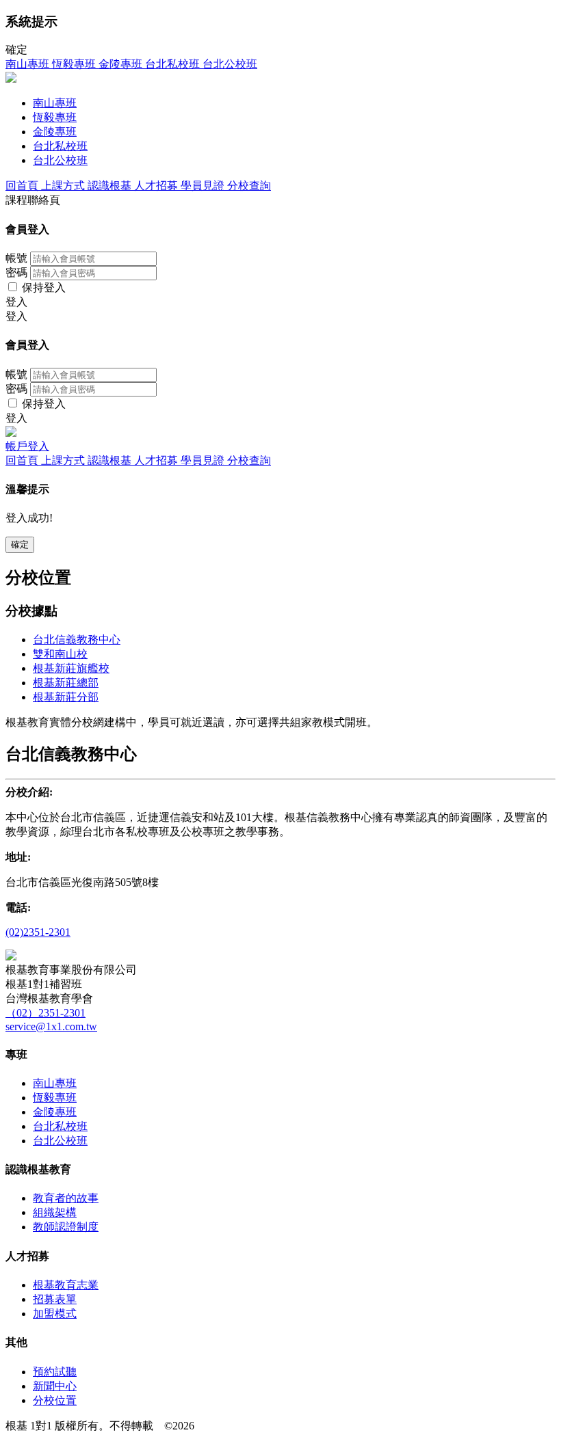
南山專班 (55, 1083)
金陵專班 (55, 1112)
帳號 (16, 258)
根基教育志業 (66, 1285)
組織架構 (55, 1212)
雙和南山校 (60, 654)
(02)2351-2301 (37, 932)
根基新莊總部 (66, 682)
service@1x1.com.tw (51, 1026)
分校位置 (55, 1400)
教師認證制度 (66, 1227)
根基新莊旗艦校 (71, 668)
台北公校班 (60, 1140)
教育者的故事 (66, 1198)
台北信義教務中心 (76, 639)
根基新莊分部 (66, 697)
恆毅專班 (55, 1097)
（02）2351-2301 (45, 1013)
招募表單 (55, 1299)
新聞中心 (55, 1386)
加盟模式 (55, 1313)
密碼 (16, 272)
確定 (20, 544)
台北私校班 (60, 1126)
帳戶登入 (27, 446)
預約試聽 (55, 1371)
